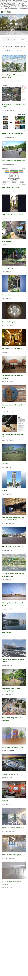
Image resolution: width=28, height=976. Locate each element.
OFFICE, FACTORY (8, 33)
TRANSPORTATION (20, 33)
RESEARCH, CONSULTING (20, 38)
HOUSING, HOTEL (20, 30)
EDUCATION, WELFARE (20, 26)
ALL (8, 26)
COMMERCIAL (8, 30)
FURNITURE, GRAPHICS (8, 38)
